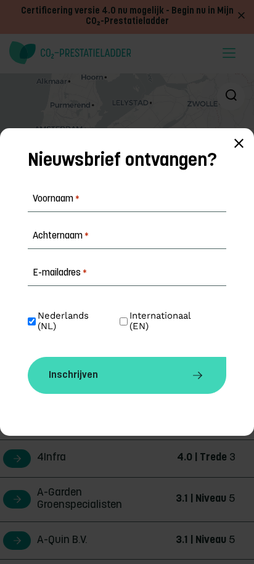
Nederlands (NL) (65, 321)
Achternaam (61, 236)
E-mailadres (60, 273)
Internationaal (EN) (161, 321)
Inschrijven (73, 375)
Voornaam (56, 199)
